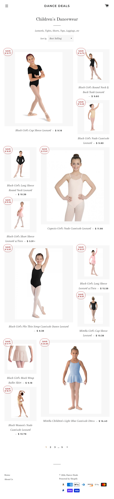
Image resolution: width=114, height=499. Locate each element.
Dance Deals (57, 6)
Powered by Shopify (68, 478)
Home (7, 475)
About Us (8, 479)
